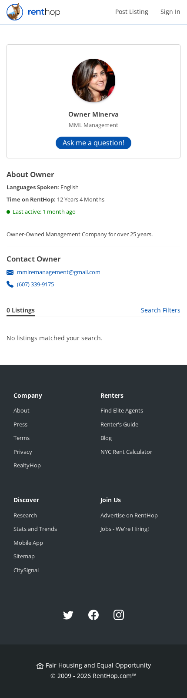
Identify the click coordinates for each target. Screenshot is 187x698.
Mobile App (28, 543)
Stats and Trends (35, 529)
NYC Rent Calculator (126, 452)
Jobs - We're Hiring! (124, 529)
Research (25, 515)
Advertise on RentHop (129, 515)
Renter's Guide (119, 424)
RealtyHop (27, 465)
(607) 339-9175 (35, 284)
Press (20, 424)
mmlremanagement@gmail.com (58, 272)
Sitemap (24, 556)
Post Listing (131, 11)
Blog (106, 438)
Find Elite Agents (121, 410)
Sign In (170, 11)
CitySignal (26, 570)
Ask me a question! (93, 143)
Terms (21, 438)
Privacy (22, 452)
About (21, 410)
